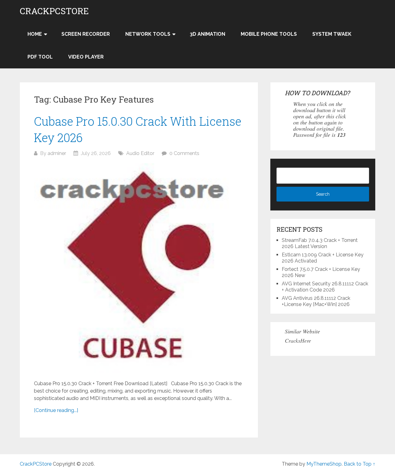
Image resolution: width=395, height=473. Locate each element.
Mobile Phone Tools (269, 34)
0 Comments (184, 153)
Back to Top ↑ (359, 464)
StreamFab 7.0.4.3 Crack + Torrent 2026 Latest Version (320, 243)
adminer (57, 153)
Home (34, 34)
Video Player (86, 57)
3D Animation (207, 34)
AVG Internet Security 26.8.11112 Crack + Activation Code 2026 (325, 287)
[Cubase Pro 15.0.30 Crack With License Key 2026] (139, 268)
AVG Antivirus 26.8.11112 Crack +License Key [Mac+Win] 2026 (316, 301)
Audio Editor (140, 153)
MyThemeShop (324, 464)
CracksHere (298, 340)
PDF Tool (40, 57)
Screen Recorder (85, 34)
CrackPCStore (54, 11)
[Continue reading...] (56, 410)
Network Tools (147, 34)
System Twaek (331, 34)
